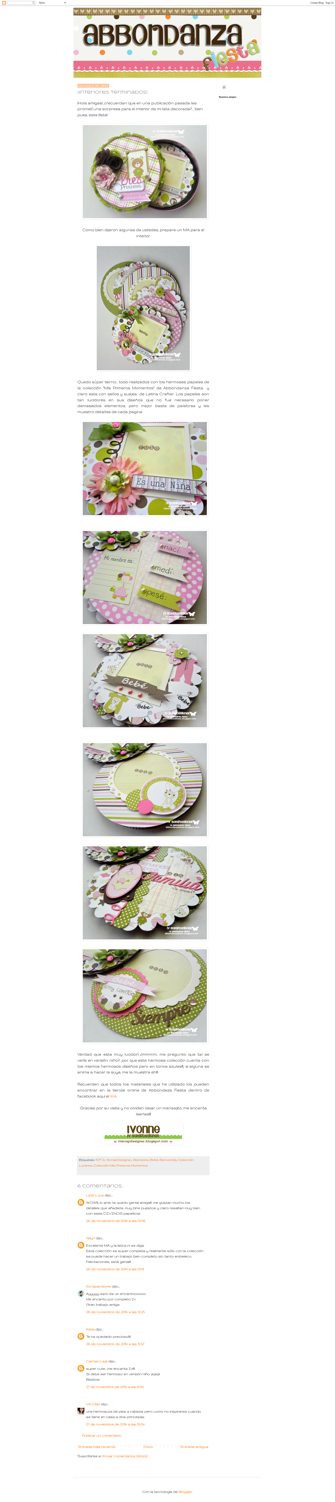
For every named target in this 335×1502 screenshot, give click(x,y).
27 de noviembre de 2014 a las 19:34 (115, 1424)
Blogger (185, 1491)
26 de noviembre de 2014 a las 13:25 (115, 1312)
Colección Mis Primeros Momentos (120, 1165)
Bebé (154, 1159)
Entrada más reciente (96, 1446)
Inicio (148, 1446)
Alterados (141, 1159)
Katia (90, 1329)
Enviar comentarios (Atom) (125, 1456)
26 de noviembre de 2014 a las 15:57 (115, 1344)
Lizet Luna (95, 1195)
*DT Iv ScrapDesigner (113, 1159)
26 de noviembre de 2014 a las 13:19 (115, 1269)
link (113, 1096)
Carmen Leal (96, 1361)
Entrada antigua (194, 1446)
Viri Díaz (93, 1404)
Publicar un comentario (101, 1435)
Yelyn (90, 1238)
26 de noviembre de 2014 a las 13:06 (115, 1221)
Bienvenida (168, 1159)
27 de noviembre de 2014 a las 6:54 (115, 1387)
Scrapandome (98, 1286)
